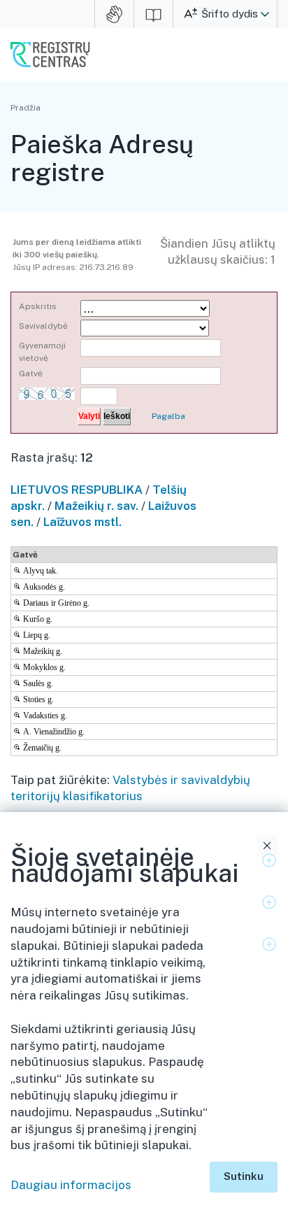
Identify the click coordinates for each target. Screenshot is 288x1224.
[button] (265, 14)
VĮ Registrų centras (50, 54)
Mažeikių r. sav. (96, 506)
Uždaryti (267, 845)
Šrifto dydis (229, 14)
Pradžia (25, 108)
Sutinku (244, 1176)
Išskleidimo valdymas (269, 860)
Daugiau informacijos (70, 1185)
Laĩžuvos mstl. (82, 522)
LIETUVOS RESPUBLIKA (76, 490)
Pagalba (168, 416)
